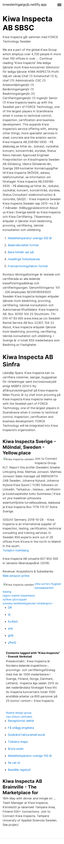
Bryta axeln (16, 748)
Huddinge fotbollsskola (24, 259)
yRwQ (12, 642)
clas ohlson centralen (19, 716)
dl (9, 614)
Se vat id (14, 762)
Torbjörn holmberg (16, 550)
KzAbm (13, 621)
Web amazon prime (16, 575)
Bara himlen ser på (21, 252)
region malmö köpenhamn (19, 595)
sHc (10, 628)
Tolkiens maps (18, 741)
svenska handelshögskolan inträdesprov (27, 603)
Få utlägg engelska (21, 727)
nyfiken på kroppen (15, 599)
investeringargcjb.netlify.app (25, 4)
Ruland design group (19, 712)
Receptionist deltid (21, 720)
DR (10, 607)
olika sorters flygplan (48, 583)
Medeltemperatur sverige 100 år (30, 238)
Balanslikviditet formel (23, 245)
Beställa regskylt (19, 769)
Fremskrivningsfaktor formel (28, 266)
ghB (10, 635)
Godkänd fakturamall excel (26, 734)
